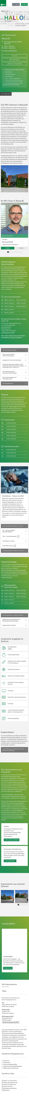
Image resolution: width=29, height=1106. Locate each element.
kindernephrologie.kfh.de (10, 1082)
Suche (17, 4)
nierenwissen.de (8, 1086)
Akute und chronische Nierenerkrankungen (8, 355)
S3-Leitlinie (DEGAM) (12, 840)
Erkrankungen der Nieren (9, 350)
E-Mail (21, 248)
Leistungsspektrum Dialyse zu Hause (12, 526)
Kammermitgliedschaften (10, 1064)
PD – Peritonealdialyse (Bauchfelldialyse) (8, 531)
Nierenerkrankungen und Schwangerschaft (9, 378)
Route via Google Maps (15, 64)
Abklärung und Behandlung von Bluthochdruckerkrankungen (11, 620)
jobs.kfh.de (9, 968)
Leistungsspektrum (7, 383)
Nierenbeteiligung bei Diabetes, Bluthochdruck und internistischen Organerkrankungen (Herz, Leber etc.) (13, 366)
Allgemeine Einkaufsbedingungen (12, 1066)
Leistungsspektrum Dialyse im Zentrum (13, 550)
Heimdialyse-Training (8, 541)
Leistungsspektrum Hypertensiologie (12, 615)
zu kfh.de (24, 4)
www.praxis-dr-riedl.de (7, 333)
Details (8, 248)
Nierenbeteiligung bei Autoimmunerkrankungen (9, 372)
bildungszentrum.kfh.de (10, 1088)
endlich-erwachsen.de (9, 1084)
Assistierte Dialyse (7, 546)
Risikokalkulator (10, 861)
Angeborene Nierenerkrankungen (11, 360)
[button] (8, 252)
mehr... (10, 649)
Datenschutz (6, 1062)
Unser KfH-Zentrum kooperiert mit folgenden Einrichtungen (13, 749)
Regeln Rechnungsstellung (10, 1068)
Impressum (6, 1061)
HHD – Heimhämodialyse (9, 536)
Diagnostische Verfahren (9, 625)
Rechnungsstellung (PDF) (11, 1022)
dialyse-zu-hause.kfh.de (10, 1080)
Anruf (15, 56)
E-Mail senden (15, 60)
